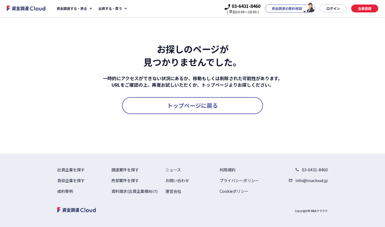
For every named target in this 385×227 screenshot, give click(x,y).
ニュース (173, 170)
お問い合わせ (177, 180)
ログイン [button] (333, 8)
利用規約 (227, 170)
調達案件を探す (125, 170)
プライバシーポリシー (239, 180)
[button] (290, 8)
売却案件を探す (125, 180)
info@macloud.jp (311, 180)
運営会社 (173, 191)
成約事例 (65, 191)
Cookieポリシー (234, 191)
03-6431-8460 (315, 170)
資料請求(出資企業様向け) (134, 191)
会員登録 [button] (364, 8)
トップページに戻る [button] (192, 105)
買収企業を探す (71, 180)
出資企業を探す (71, 170)
